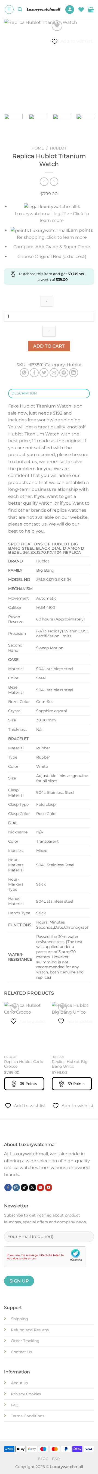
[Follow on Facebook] (8, 1187)
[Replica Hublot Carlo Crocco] (25, 1027)
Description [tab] (24, 393)
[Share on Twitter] (43, 372)
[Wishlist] (81, 9)
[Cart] (91, 9)
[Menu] (9, 9)
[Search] (20, 9)
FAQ (56, 1459)
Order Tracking (25, 1340)
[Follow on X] (32, 1187)
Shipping (19, 1318)
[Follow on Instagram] (16, 1187)
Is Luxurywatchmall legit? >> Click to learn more (52, 213)
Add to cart (49, 346)
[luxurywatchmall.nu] (43, 9)
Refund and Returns (30, 1329)
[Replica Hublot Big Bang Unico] (73, 1027)
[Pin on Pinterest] (63, 372)
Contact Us (21, 1351)
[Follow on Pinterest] (40, 1187)
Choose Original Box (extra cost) (51, 256)
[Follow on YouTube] (48, 1187)
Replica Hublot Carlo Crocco (23, 1064)
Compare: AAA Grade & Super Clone (51, 246)
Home (38, 148)
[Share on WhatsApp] (24, 372)
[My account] (69, 9)
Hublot (58, 148)
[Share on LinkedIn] (73, 372)
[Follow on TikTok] (24, 1187)
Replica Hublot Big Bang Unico (70, 1064)
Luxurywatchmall (29, 1153)
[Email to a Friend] (54, 372)
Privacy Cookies (26, 1394)
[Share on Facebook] (34, 372)
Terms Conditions (27, 1415)
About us (19, 1382)
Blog (43, 1459)
